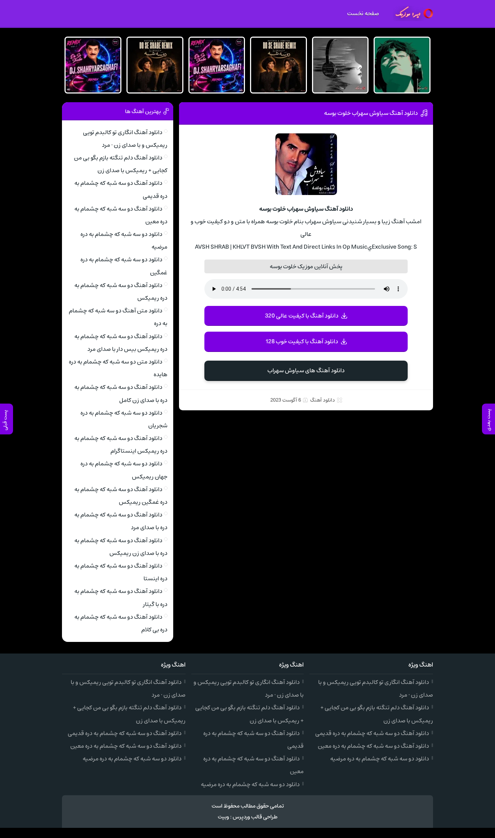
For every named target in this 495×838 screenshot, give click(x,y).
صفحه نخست (363, 13)
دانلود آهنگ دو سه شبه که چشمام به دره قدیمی (372, 733)
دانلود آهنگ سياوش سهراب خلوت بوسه (371, 113)
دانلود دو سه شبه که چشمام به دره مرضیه (379, 759)
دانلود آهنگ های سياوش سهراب (306, 370)
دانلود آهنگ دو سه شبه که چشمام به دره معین (373, 746)
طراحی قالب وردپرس (255, 817)
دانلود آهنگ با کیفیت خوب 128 (302, 341)
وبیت (223, 817)
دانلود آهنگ (322, 400)
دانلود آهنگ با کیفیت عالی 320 (301, 316)
